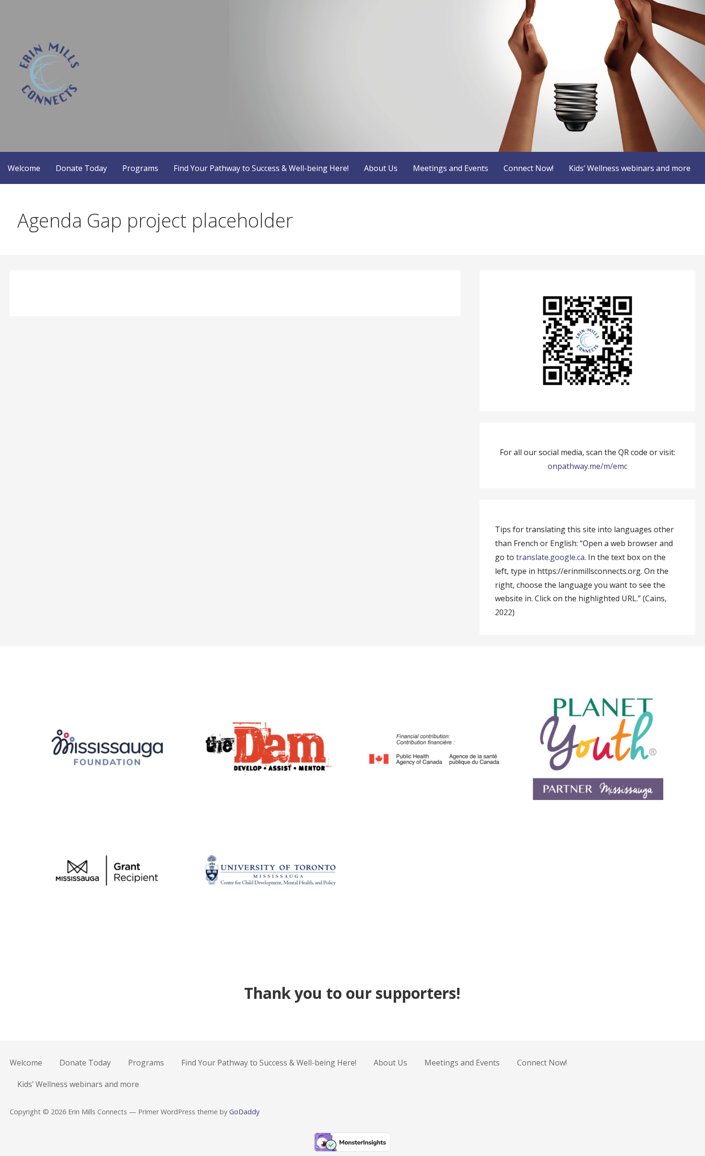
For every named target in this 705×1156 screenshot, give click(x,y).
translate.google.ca (550, 557)
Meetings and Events (450, 168)
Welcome (24, 168)
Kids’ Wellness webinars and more (630, 168)
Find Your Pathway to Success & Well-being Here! (261, 168)
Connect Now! (528, 168)
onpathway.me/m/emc (587, 466)
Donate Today (81, 168)
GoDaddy (244, 1111)
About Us (381, 168)
